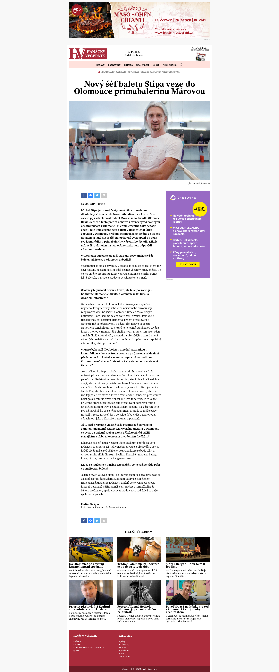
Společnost (142, 64)
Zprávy (100, 64)
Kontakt (77, 644)
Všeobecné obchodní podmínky (88, 647)
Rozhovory (114, 64)
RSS (77, 650)
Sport (156, 64)
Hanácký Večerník (88, 53)
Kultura (128, 64)
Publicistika (169, 64)
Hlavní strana (108, 72)
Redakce (77, 641)
